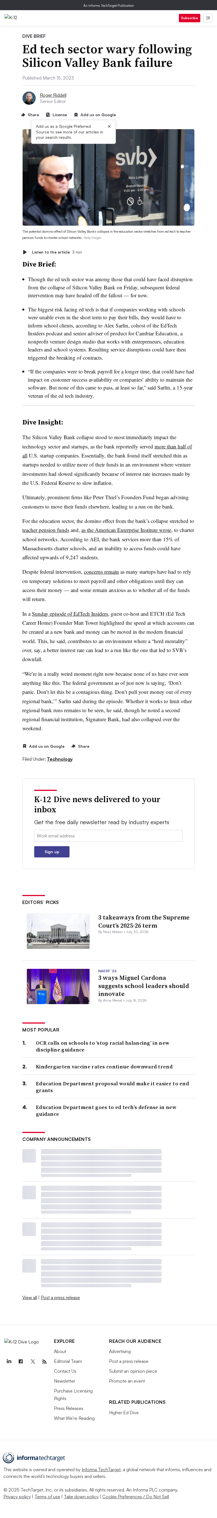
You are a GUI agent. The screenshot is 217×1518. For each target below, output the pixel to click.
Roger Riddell (53, 95)
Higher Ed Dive (124, 1412)
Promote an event (127, 1381)
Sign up (52, 851)
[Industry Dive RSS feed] (44, 1362)
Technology (60, 759)
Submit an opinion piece (133, 1371)
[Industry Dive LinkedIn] (9, 1362)
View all (29, 1297)
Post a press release (60, 1297)
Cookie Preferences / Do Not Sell (135, 1496)
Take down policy (81, 1496)
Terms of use (47, 1496)
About (60, 1351)
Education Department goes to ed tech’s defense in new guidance (106, 1110)
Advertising (120, 1351)
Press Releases (68, 1408)
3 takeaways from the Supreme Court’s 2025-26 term (144, 921)
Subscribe (189, 18)
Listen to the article (57, 252)
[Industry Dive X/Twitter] (32, 1362)
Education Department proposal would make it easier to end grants (112, 1087)
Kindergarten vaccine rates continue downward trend (104, 1066)
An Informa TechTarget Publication (108, 5)
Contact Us (65, 1371)
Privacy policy (17, 1496)
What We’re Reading (74, 1418)
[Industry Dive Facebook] (21, 1362)
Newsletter (64, 1381)
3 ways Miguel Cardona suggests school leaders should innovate (143, 985)
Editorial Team (68, 1361)
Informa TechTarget (101, 1469)
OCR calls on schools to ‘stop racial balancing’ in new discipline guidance (102, 1046)
